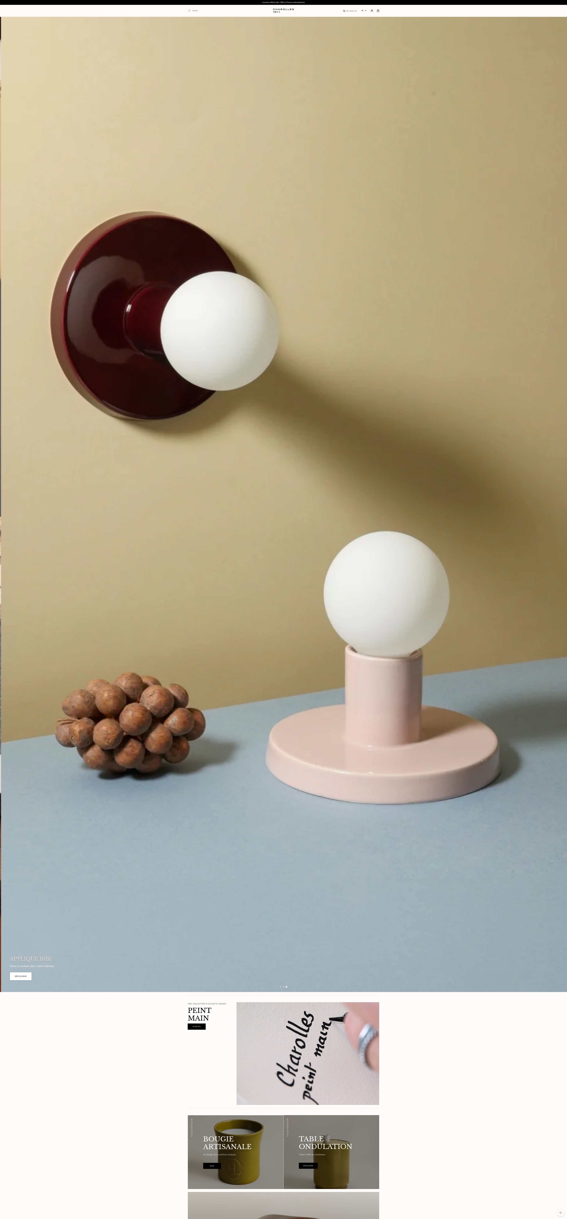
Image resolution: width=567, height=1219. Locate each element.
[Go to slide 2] (283, 987)
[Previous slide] (7, 504)
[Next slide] (560, 504)
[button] (350, 10)
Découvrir (540, 980)
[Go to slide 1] (280, 987)
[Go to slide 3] (286, 987)
